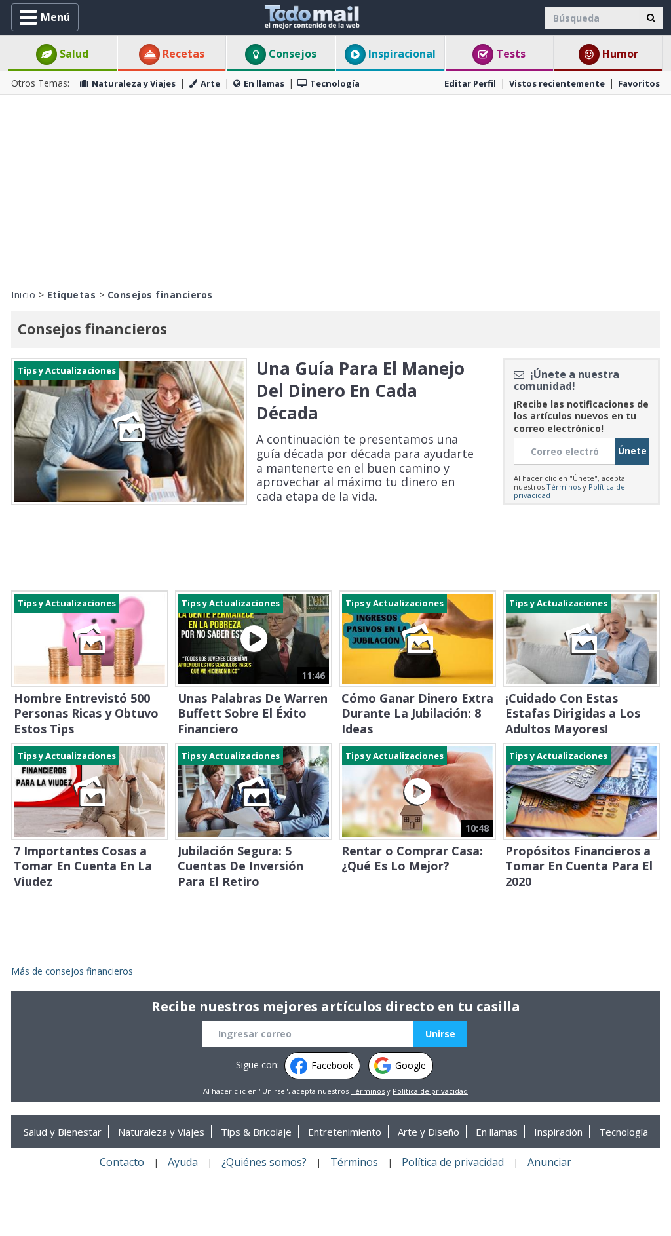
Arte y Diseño (428, 1131)
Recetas (182, 54)
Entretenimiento (344, 1131)
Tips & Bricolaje (256, 1131)
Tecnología (335, 83)
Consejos (291, 54)
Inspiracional (401, 54)
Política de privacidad (430, 1091)
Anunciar (549, 1162)
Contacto (122, 1162)
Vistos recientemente (557, 83)
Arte (210, 83)
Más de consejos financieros (72, 971)
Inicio (23, 294)
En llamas (264, 83)
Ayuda (183, 1162)
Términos (563, 487)
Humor (619, 54)
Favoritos (639, 83)
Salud (72, 54)
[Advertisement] (335, 190)
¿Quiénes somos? (264, 1162)
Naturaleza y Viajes (134, 83)
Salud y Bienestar (63, 1131)
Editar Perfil (470, 83)
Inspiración (558, 1131)
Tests (509, 54)
